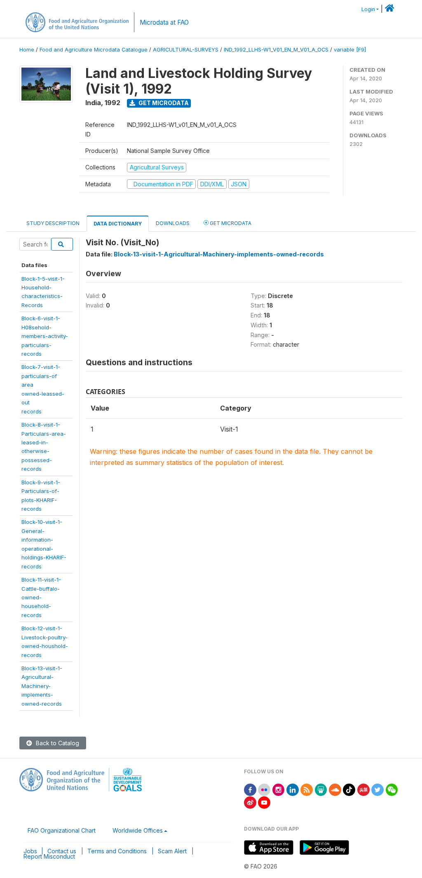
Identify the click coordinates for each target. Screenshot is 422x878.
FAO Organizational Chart (62, 830)
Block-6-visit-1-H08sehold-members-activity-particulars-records (44, 336)
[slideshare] (321, 789)
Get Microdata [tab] (230, 223)
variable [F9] (350, 50)
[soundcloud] (335, 789)
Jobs (30, 851)
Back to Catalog (56, 743)
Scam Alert (172, 851)
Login (368, 9)
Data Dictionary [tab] (118, 224)
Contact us (61, 851)
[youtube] (264, 801)
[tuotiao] (363, 789)
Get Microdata (163, 102)
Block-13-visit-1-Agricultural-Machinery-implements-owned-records (41, 686)
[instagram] (278, 789)
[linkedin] (292, 789)
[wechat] (392, 789)
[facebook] (250, 789)
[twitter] (377, 789)
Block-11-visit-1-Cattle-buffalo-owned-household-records (41, 597)
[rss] (306, 789)
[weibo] (250, 801)
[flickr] (264, 789)
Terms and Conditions (117, 851)
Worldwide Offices (138, 830)
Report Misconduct (49, 856)
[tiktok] (349, 789)
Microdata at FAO (164, 22)
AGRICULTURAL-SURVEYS (185, 50)
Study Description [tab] (53, 223)
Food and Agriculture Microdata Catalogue (94, 50)
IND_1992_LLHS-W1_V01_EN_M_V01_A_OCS (276, 50)
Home (26, 50)
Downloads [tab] (173, 223)
